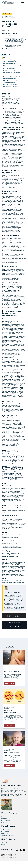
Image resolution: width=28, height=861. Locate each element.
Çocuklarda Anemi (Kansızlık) (10, 711)
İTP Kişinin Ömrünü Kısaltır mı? (11, 84)
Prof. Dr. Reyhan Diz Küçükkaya (16, 582)
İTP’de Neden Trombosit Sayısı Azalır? (13, 63)
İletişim (3, 844)
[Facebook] (10, 626)
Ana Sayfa (4, 16)
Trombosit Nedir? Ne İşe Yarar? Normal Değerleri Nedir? (11, 60)
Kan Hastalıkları (7, 14)
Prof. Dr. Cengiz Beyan (8, 581)
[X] (13, 626)
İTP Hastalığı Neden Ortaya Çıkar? (12, 66)
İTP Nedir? (5, 58)
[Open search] (25, 2)
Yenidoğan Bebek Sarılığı (7, 835)
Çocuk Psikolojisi (5, 820)
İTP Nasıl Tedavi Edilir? (9, 70)
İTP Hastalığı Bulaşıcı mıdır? (10, 78)
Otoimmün (7, 108)
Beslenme (4, 818)
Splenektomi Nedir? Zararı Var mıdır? (12, 76)
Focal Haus (14, 857)
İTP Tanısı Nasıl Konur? (9, 68)
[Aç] (22, 2)
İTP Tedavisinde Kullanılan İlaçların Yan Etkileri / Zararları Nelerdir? (12, 73)
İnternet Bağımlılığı (6, 833)
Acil (2, 816)
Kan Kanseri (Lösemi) (12, 753)
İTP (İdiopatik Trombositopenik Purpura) (9, 17)
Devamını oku (8, 683)
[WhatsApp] (19, 626)
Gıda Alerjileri (5, 831)
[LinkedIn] (16, 626)
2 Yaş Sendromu (5, 829)
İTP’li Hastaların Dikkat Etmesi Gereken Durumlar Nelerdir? (11, 87)
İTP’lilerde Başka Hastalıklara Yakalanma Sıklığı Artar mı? (11, 81)
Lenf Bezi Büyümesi (11, 671)
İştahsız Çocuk (5, 822)
